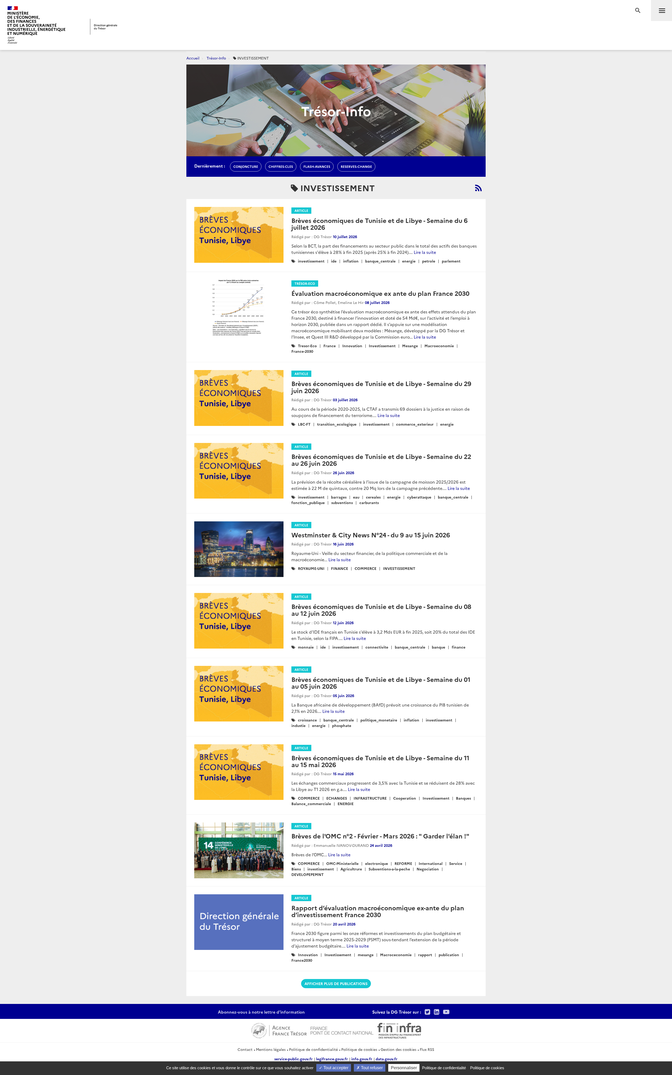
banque (438, 647)
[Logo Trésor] (103, 26)
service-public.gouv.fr (293, 1058)
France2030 (301, 960)
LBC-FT (304, 424)
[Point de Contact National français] (342, 1030)
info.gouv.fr (361, 1058)
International (431, 863)
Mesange (410, 345)
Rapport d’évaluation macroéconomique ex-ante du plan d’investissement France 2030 (377, 911)
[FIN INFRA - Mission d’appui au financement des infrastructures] (399, 1030)
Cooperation (404, 798)
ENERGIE (346, 803)
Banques (463, 798)
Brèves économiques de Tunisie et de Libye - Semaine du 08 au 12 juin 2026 (381, 609)
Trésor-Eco (305, 283)
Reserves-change (356, 166)
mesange (366, 954)
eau (356, 497)
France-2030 (302, 351)
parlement (451, 261)
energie (409, 261)
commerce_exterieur (415, 424)
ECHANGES (336, 798)
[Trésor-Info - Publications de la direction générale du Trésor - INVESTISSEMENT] (478, 187)
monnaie (306, 647)
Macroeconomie (439, 345)
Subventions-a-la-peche (389, 868)
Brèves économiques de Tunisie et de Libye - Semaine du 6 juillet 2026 (379, 223)
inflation (351, 261)
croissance (307, 720)
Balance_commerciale (311, 803)
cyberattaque (419, 497)
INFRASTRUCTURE (370, 798)
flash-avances (316, 166)
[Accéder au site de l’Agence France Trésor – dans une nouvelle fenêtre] (279, 1030)
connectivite (376, 647)
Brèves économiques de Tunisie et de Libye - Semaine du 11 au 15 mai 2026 (380, 761)
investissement (311, 261)
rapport (425, 954)
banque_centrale (380, 261)
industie (298, 725)
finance (458, 647)
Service (455, 863)
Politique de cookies (359, 1049)
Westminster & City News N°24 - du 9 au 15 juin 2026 (370, 534)
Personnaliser (404, 1068)
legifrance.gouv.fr (332, 1058)
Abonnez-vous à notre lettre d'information (261, 1012)
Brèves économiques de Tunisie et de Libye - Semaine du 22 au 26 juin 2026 (381, 459)
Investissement (382, 345)
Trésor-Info (216, 58)
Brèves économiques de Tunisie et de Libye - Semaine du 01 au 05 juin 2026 (380, 682)
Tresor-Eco (307, 345)
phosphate (341, 725)
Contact (245, 1049)
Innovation (352, 345)
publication (449, 954)
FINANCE (339, 568)
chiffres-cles (281, 166)
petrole (428, 261)
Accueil (193, 58)
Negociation (428, 868)
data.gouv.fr (386, 1058)
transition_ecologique (336, 424)
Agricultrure (351, 868)
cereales (373, 497)
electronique (376, 863)
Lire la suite (425, 252)
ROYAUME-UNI (311, 568)
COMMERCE (365, 568)
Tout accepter (335, 1068)
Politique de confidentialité (313, 1049)
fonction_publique (308, 502)
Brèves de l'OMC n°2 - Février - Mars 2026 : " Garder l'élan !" (380, 835)
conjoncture (245, 166)
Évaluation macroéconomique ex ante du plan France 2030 (380, 293)
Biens (296, 868)
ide (334, 261)
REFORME (403, 863)
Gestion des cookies (398, 1049)
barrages (338, 497)
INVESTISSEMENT (399, 568)
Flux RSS (427, 1049)
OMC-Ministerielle (342, 863)
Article (301, 210)
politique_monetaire (378, 720)
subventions (342, 502)
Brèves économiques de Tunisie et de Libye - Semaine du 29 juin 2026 (381, 386)
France (329, 345)
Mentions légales (271, 1049)
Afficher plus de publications (336, 983)
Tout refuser (371, 1068)
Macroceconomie (396, 954)
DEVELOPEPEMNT (307, 874)
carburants (369, 502)
